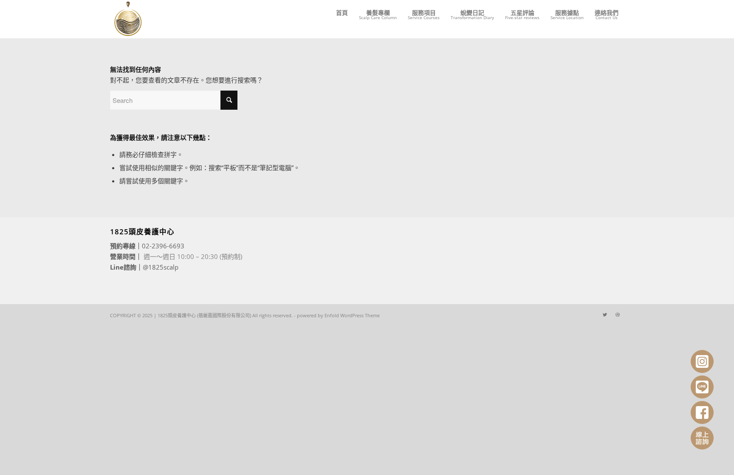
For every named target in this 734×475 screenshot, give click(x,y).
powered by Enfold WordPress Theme (338, 315)
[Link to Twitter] (604, 314)
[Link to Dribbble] (617, 314)
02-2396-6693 (163, 246)
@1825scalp (160, 267)
